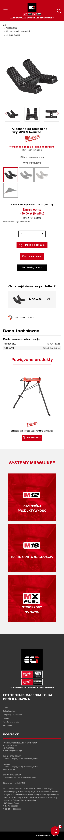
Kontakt (6, 718)
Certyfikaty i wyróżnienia (12, 715)
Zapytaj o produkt (32, 256)
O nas (5, 708)
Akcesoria (11, 28)
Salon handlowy (9, 711)
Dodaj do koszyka (35, 245)
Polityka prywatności (11, 722)
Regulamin (7, 726)
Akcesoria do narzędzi (18, 32)
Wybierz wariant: (32, 163)
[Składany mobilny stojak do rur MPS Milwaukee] (32, 397)
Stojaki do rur (13, 35)
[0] (55, 831)
